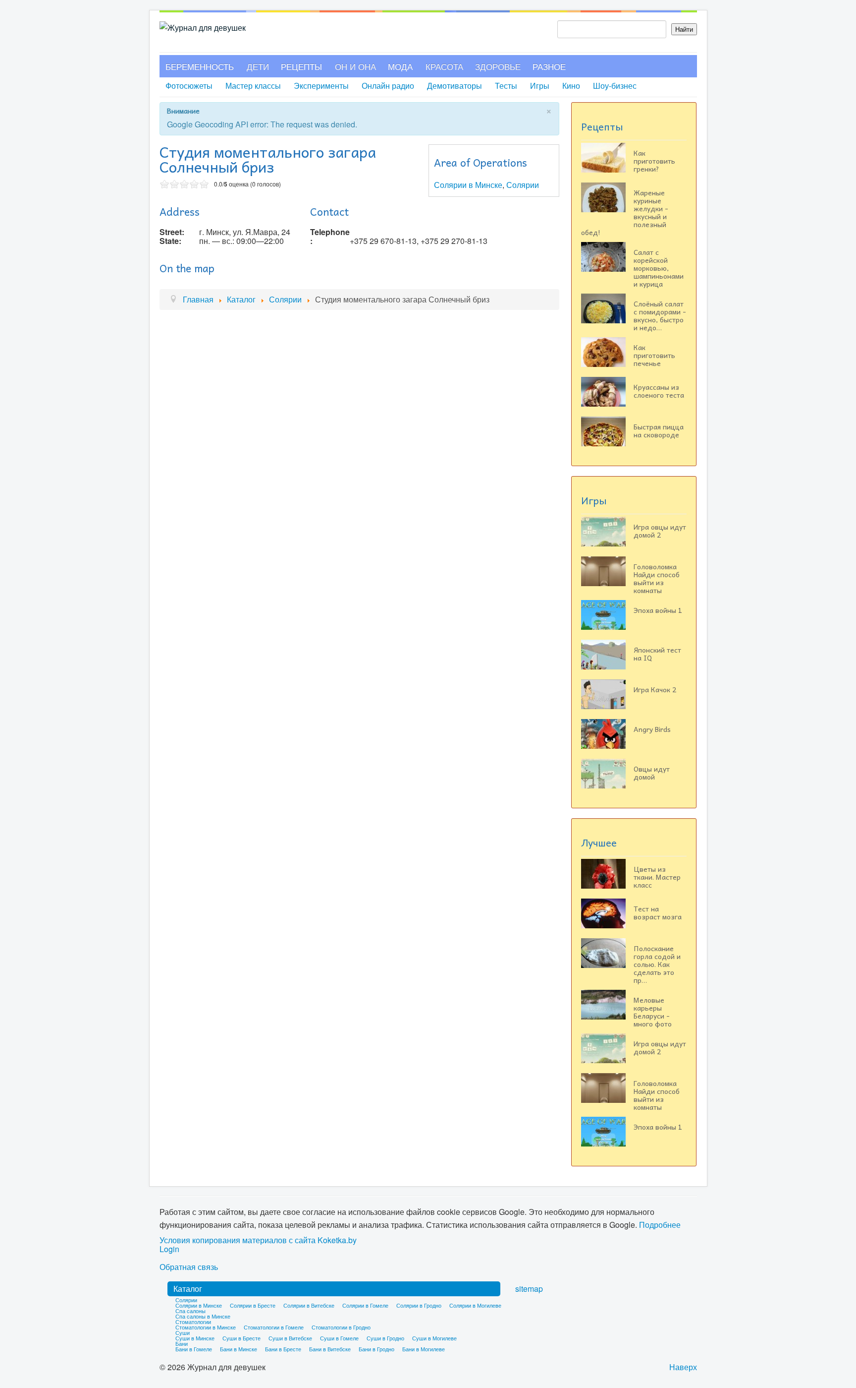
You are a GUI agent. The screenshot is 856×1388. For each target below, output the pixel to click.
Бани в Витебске (330, 1349)
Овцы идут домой (652, 772)
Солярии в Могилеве (475, 1305)
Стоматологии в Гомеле (274, 1327)
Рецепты (301, 66)
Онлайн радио (388, 85)
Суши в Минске (194, 1338)
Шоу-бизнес (615, 85)
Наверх (683, 1367)
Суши (182, 1332)
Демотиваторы (454, 85)
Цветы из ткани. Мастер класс (657, 876)
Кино (571, 85)
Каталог (187, 1288)
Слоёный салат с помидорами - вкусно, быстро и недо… (660, 315)
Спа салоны (190, 1311)
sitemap (529, 1288)
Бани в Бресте (283, 1349)
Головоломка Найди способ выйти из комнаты (657, 578)
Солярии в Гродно (418, 1305)
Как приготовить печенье (654, 355)
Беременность (199, 66)
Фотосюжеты (189, 85)
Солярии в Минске (468, 184)
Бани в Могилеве (423, 1349)
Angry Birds (652, 729)
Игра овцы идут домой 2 (660, 530)
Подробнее (660, 1224)
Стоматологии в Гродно (341, 1327)
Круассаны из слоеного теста (659, 390)
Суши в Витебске (290, 1338)
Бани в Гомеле (193, 1349)
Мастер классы (253, 85)
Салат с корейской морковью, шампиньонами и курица (659, 267)
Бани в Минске (238, 1349)
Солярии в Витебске (308, 1305)
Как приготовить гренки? (654, 160)
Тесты (506, 85)
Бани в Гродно (376, 1349)
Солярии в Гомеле (365, 1305)
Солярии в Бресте (252, 1305)
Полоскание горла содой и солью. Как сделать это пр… (657, 964)
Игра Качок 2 (655, 689)
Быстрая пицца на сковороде (659, 430)
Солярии (522, 184)
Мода (400, 66)
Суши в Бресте (241, 1338)
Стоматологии (193, 1322)
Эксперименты (321, 85)
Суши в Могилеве (434, 1338)
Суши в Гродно (385, 1338)
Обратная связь (189, 1267)
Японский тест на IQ (657, 653)
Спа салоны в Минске (202, 1316)
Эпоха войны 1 (658, 609)
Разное (549, 66)
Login (169, 1249)
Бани (181, 1343)
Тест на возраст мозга (658, 912)
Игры (539, 85)
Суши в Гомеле (339, 1338)
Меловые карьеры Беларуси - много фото (653, 1011)
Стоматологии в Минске (205, 1327)
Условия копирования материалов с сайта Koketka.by (258, 1240)
